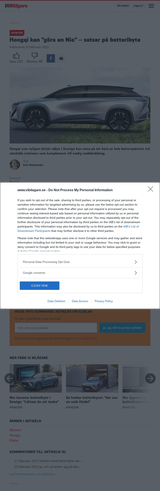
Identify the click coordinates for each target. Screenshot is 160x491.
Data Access (80, 301)
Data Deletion (56, 301)
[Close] (152, 190)
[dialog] (80, 245)
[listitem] (80, 262)
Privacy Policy (104, 301)
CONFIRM (39, 285)
